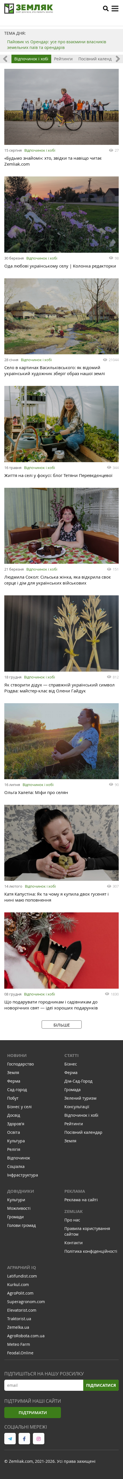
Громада (72, 1089)
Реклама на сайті (81, 1199)
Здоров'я (15, 1123)
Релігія (13, 1149)
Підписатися (101, 1385)
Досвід (13, 1115)
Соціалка (16, 1166)
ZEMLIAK (73, 1211)
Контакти (73, 1242)
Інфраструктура (22, 1175)
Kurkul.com (18, 1284)
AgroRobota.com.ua (26, 1335)
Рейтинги (63, 58)
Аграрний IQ (21, 1267)
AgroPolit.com (20, 1293)
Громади (15, 1216)
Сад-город (17, 1089)
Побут (13, 1098)
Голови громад (21, 1225)
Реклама (74, 1191)
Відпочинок (18, 1158)
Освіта (13, 1132)
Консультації (76, 1106)
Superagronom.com (26, 1301)
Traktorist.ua (19, 1318)
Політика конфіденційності (90, 1251)
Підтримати (33, 1413)
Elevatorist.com (21, 1310)
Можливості (19, 1208)
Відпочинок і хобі (31, 58)
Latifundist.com (22, 1276)
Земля (13, 1072)
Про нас (72, 1220)
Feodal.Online (20, 1352)
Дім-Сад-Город (78, 1081)
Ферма (13, 1081)
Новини (17, 1055)
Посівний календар (97, 58)
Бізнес (70, 1064)
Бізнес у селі (19, 1106)
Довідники (20, 1191)
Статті (71, 1055)
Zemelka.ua (18, 1327)
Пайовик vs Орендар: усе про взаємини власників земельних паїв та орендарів (56, 44)
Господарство (20, 1064)
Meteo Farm (18, 1344)
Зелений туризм (80, 1098)
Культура (16, 1140)
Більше (61, 1025)
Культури (16, 1199)
